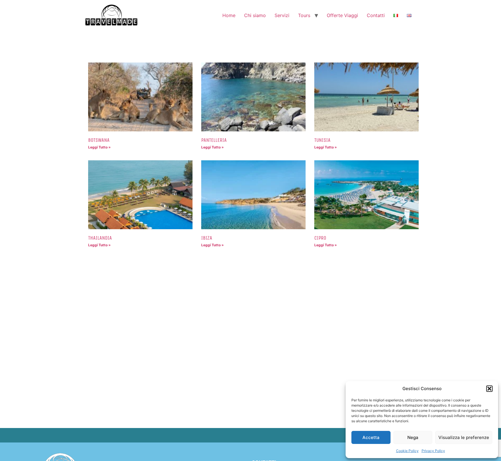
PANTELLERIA (214, 140)
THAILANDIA (100, 238)
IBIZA (206, 238)
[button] (489, 389)
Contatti (376, 15)
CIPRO (320, 238)
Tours (304, 15)
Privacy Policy (433, 451)
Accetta (371, 437)
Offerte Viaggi (342, 15)
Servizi (282, 15)
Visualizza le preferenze (463, 437)
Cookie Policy (407, 451)
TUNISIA (322, 140)
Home (228, 15)
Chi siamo (255, 15)
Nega (412, 437)
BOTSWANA (99, 140)
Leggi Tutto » (99, 147)
